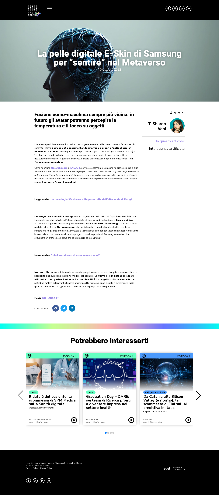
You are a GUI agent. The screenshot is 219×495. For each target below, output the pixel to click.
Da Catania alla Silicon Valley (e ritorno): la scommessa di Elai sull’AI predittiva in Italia (165, 402)
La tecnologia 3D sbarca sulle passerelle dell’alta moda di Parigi (91, 199)
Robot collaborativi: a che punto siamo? (75, 255)
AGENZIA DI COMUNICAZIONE (179, 468)
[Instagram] (175, 8)
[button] (55, 308)
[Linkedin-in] (182, 8)
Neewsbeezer (59, 168)
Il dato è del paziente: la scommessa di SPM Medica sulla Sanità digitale (52, 400)
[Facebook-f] (168, 8)
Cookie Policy (46, 468)
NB (44, 298)
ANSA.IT (75, 168)
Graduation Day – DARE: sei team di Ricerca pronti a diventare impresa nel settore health (108, 402)
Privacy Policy (32, 468)
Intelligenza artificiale (167, 148)
